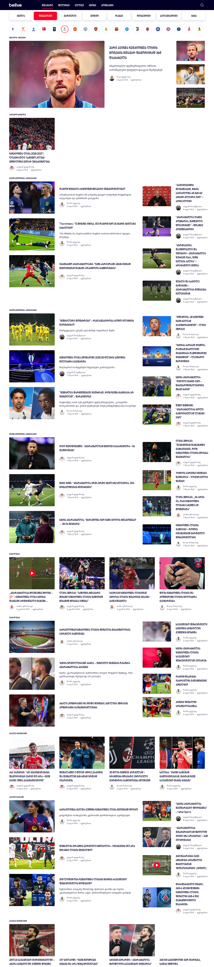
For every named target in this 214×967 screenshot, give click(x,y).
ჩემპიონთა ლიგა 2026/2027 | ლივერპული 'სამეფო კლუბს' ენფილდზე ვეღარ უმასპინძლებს (29, 158)
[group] (190, 51)
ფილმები (64, 5)
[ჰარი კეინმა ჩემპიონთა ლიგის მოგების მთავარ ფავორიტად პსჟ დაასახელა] (56, 74)
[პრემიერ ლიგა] (13, 29)
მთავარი (47, 5)
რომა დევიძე (73, 203)
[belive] (15, 5)
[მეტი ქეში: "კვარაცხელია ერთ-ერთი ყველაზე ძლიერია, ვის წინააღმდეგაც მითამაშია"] (32, 490)
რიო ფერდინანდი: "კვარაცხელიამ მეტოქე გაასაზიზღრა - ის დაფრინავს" (97, 448)
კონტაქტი (107, 5)
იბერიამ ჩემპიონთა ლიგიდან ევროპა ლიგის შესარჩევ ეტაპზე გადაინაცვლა (129, 597)
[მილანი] (147, 29)
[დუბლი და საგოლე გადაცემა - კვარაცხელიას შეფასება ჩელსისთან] (157, 291)
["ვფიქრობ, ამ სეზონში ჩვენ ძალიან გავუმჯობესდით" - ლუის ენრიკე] (157, 326)
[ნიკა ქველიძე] (112, 78)
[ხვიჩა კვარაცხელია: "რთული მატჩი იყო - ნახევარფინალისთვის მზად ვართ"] (157, 386)
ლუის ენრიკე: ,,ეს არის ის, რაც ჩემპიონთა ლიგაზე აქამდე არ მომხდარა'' (190, 503)
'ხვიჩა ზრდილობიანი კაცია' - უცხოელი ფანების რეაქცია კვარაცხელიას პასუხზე (94, 665)
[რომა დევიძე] (62, 204)
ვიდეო (94, 16)
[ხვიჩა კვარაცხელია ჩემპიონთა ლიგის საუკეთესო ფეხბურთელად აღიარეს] (157, 658)
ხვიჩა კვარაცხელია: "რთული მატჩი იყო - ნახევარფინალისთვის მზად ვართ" (190, 383)
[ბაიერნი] (168, 29)
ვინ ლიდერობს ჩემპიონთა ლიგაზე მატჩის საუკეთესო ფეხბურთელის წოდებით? (93, 881)
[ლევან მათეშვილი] (178, 208)
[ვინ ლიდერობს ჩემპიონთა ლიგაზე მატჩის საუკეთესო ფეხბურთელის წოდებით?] (32, 890)
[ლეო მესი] (189, 29)
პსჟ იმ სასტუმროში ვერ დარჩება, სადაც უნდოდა (180, 962)
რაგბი (119, 16)
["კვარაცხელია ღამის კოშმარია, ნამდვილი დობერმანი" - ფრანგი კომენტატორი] (157, 226)
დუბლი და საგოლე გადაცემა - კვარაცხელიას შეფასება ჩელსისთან (191, 287)
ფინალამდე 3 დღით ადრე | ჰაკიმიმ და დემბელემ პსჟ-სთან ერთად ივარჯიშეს (80, 776)
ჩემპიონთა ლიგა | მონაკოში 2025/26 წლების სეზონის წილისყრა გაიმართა (92, 359)
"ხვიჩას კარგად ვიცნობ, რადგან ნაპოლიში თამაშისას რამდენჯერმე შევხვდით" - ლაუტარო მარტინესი (191, 353)
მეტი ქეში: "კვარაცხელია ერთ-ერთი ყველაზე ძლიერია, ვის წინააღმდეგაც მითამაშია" (96, 485)
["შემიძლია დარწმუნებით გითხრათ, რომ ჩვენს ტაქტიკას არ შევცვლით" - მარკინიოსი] (32, 403)
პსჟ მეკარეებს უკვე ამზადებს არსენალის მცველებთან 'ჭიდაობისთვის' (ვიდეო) (191, 862)
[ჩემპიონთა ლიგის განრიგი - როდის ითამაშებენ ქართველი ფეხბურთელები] (157, 534)
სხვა (194, 16)
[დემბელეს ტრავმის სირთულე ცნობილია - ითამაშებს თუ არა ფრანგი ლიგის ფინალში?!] (32, 853)
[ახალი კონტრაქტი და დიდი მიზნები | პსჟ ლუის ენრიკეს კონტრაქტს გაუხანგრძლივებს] (32, 710)
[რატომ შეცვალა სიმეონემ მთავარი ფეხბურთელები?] (32, 197)
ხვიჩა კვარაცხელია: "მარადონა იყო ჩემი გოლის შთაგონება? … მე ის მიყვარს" (97, 522)
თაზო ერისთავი (191, 514)
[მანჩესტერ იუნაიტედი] (75, 29)
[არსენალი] (95, 29)
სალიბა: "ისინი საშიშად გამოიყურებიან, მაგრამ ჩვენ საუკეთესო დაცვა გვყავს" (177, 776)
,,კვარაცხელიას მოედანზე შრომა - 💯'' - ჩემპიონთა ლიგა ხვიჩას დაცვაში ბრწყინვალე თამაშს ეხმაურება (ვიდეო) (30, 597)
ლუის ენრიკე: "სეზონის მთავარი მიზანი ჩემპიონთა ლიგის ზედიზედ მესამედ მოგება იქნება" (81, 597)
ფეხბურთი (45, 16)
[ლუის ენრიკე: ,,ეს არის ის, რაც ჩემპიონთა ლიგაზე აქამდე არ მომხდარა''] (157, 506)
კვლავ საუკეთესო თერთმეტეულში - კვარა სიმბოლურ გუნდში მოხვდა (31, 962)
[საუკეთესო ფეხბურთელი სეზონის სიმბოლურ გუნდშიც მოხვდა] (157, 631)
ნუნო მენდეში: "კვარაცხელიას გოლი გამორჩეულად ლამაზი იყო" (190, 411)
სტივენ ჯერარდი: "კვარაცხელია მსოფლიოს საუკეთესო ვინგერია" (130, 962)
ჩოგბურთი (144, 16)
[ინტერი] (158, 29)
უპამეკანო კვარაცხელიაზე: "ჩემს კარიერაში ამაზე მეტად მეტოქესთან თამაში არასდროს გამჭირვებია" (95, 266)
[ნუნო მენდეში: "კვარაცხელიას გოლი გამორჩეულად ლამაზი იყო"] (157, 414)
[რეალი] (106, 29)
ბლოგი (79, 5)
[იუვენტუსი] (137, 29)
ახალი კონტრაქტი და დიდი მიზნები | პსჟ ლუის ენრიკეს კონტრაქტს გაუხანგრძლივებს (93, 705)
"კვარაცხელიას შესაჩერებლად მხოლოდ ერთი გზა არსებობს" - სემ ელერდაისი (192, 834)
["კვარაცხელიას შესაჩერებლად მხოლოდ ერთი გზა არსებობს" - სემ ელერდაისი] (157, 837)
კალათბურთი (169, 16)
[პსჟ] (178, 29)
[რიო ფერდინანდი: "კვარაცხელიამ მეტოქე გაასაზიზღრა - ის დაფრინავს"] (32, 453)
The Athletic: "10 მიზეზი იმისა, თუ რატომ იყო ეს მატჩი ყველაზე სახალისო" (97, 226)
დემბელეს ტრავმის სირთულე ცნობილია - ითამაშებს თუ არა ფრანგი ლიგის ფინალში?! (97, 848)
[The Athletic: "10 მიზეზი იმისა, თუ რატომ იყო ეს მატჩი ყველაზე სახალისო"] (32, 234)
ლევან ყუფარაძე (25, 167)
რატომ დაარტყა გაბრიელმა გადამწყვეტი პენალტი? (191, 681)
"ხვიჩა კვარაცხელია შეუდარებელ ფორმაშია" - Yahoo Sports (191, 808)
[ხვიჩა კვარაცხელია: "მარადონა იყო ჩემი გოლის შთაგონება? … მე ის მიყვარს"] (32, 527)
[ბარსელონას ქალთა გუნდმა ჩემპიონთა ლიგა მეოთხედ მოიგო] (32, 816)
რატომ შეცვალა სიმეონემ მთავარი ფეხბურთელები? (92, 189)
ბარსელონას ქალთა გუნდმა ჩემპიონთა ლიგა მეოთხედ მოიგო (98, 809)
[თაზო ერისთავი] (178, 516)
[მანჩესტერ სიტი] (85, 29)
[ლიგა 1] (54, 29)
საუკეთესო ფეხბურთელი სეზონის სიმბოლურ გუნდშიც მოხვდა (191, 628)
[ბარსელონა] (116, 29)
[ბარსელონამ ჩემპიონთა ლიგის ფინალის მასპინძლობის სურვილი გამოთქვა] (32, 637)
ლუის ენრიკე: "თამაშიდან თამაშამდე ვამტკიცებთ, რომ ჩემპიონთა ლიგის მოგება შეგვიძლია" (192, 449)
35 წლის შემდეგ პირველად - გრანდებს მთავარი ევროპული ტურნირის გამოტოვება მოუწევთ (129, 776)
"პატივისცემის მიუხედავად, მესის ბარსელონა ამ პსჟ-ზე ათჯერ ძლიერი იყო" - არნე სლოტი (189, 193)
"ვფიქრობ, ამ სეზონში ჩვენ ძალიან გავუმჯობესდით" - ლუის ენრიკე (191, 323)
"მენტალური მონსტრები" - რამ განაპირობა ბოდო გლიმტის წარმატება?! (96, 323)
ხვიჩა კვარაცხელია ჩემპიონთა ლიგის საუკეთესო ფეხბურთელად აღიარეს (191, 654)
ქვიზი (92, 5)
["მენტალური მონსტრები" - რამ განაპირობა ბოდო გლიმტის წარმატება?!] (32, 329)
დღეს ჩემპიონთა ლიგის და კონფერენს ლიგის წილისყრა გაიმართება (178, 597)
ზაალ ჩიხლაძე (74, 411)
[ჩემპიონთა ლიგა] (64, 29)
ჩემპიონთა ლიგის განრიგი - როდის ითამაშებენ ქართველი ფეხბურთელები (190, 531)
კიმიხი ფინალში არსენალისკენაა (186, 704)
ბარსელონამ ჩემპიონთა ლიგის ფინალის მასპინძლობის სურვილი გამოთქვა (94, 632)
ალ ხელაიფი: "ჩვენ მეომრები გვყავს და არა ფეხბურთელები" (78, 962)
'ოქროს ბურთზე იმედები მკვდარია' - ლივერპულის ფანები (192, 477)
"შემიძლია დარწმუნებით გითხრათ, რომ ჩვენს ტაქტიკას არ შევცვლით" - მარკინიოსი (96, 394)
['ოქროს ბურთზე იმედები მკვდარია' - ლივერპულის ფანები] (157, 480)
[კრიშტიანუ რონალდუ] (199, 29)
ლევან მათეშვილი (192, 206)
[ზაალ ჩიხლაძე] (62, 412)
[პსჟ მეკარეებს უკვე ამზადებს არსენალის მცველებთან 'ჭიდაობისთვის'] (157, 865)
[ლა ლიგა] (23, 29)
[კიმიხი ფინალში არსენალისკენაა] (157, 707)
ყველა (21, 16)
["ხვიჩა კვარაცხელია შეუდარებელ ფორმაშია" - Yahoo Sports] (157, 811)
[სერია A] (33, 29)
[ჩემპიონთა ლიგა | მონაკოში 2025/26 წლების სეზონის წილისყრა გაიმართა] (32, 366)
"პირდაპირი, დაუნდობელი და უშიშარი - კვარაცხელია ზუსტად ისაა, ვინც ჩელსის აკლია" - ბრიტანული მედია (191, 255)
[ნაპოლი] (127, 29)
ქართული (70, 16)
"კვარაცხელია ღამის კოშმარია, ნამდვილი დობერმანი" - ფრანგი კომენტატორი (189, 223)
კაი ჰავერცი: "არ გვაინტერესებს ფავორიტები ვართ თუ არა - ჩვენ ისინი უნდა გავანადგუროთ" (29, 776)
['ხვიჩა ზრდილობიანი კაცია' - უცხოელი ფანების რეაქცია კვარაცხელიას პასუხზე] (32, 674)
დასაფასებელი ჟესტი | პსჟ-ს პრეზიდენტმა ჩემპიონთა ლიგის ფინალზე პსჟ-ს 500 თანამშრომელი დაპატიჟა (189, 894)
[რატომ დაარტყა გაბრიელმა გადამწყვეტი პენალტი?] (157, 684)
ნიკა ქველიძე (123, 77)
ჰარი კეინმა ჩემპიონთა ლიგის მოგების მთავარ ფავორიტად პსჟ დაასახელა (135, 53)
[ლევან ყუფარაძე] (12, 168)
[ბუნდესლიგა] (44, 29)
